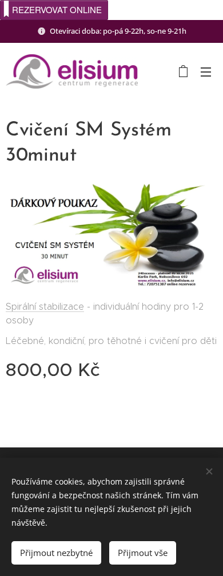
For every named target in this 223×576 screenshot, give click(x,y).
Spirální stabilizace (45, 306)
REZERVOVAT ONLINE (57, 9)
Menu (205, 71)
